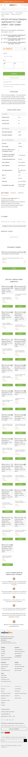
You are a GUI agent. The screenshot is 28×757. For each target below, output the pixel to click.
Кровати (17, 647)
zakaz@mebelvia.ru (6, 714)
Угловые (3, 651)
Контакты (17, 695)
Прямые (3, 649)
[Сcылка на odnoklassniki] (4, 720)
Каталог (3, 688)
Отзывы (3, 705)
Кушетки (3, 653)
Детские (3, 668)
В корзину (14, 268)
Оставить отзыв (20, 221)
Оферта (3, 702)
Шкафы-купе (18, 664)
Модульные (4, 677)
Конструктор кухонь (6, 681)
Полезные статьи (5, 700)
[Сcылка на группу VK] (2, 720)
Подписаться (25, 740)
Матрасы (3, 662)
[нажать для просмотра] (14, 36)
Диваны (3, 647)
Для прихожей (18, 668)
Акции (2, 691)
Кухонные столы (5, 679)
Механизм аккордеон (6, 657)
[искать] (25, 9)
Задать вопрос (14, 237)
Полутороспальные (20, 651)
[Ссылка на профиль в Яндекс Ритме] (12, 720)
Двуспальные (18, 653)
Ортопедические (5, 659)
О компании (18, 688)
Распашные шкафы (19, 666)
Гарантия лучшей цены (20, 693)
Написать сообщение (14, 729)
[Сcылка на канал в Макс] (7, 720)
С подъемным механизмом (18, 656)
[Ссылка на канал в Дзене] (10, 720)
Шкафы (16, 662)
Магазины (17, 691)
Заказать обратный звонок (7, 711)
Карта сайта (18, 698)
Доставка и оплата (6, 693)
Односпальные (18, 649)
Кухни (2, 673)
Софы (2, 655)
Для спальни (18, 670)
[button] (25, 261)
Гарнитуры (3, 675)
